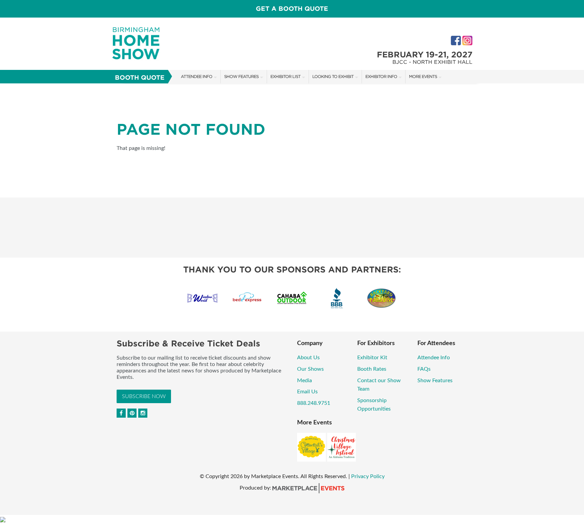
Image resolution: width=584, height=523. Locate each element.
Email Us (307, 391)
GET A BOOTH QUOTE (292, 8)
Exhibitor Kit (372, 357)
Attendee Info (196, 76)
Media (304, 380)
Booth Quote (140, 77)
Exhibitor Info (381, 76)
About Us (308, 357)
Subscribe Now (144, 396)
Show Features (241, 76)
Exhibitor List (285, 76)
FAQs (424, 369)
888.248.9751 (313, 403)
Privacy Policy (368, 476)
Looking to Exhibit (333, 76)
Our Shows (310, 369)
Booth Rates (371, 369)
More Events (423, 76)
